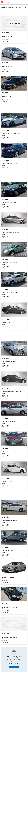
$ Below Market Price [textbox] (10, 13)
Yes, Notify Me (14, 667)
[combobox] (11, 13)
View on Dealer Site (19, 255)
